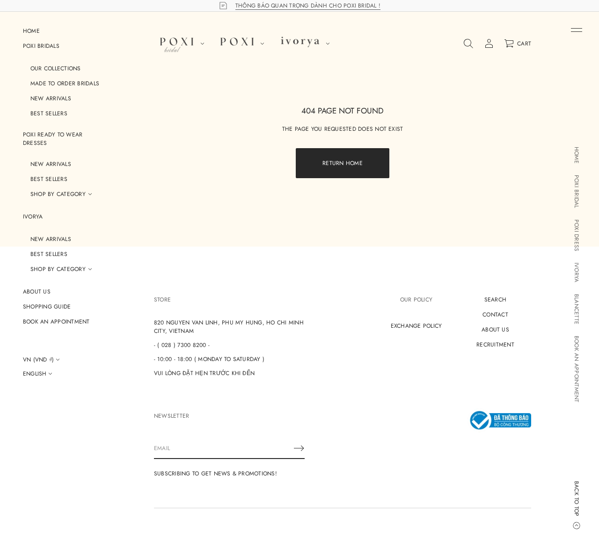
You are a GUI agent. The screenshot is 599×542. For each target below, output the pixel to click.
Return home (342, 163)
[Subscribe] (299, 448)
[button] (468, 43)
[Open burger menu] (576, 30)
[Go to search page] (468, 43)
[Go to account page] (489, 43)
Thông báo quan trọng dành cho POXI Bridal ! (307, 5)
